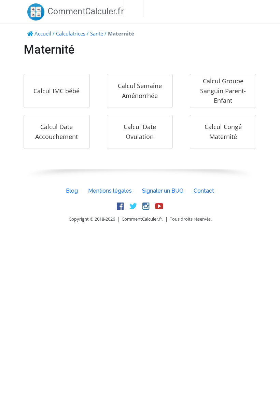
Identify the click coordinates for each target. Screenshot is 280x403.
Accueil (42, 33)
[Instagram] (146, 206)
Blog (72, 190)
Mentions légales (110, 190)
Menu (133, 8)
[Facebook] (120, 206)
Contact (204, 190)
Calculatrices (70, 33)
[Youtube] (159, 206)
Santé (96, 33)
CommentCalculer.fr (86, 11)
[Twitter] (133, 206)
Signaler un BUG (162, 190)
